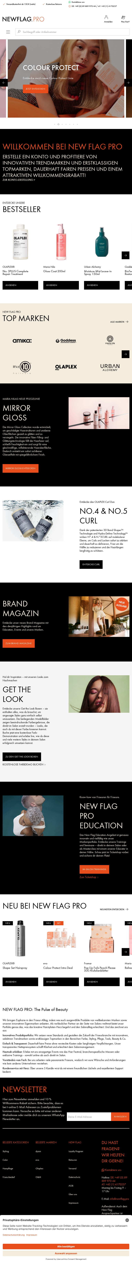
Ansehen (11, 285)
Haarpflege (8, 1168)
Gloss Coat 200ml (54, 271)
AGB (71, 1185)
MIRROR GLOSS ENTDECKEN (21, 468)
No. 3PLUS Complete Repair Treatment (15, 273)
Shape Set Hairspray (15, 968)
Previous (4, 82)
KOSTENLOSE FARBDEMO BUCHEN (23, 764)
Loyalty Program (76, 1151)
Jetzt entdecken (35, 88)
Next (128, 82)
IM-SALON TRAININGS (94, 869)
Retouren (73, 1159)
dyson (38, 1151)
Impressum (74, 1202)
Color (5, 1159)
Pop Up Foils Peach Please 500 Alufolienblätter (100, 969)
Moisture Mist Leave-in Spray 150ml (98, 273)
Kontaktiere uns (77, 2)
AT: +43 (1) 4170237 (107, 6)
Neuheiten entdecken (112, 909)
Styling (6, 1151)
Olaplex (39, 1168)
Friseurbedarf (9, 1177)
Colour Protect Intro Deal (58, 968)
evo (37, 1159)
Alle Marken (117, 322)
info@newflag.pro (119, 1198)
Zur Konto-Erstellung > (19, 179)
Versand (72, 1168)
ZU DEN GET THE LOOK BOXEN (22, 756)
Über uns (73, 1194)
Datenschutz (74, 1177)
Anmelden (120, 1116)
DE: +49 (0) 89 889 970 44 (83, 6)
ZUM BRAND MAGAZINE (19, 643)
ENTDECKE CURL (91, 564)
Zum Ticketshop (88, 877)
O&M (38, 1177)
